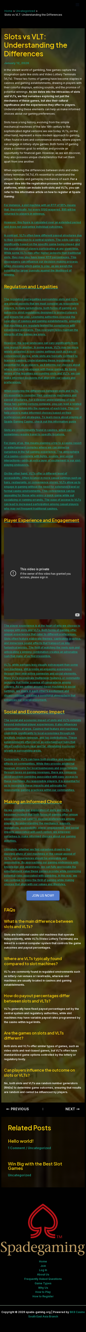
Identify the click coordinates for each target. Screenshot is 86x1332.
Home (43, 1261)
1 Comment (16, 1148)
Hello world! (21, 1141)
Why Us (43, 1287)
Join (43, 1266)
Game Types (43, 1283)
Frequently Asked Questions (43, 1279)
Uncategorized (39, 1148)
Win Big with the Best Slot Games (35, 1166)
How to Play (43, 1292)
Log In (43, 1270)
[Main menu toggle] (77, 4)
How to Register (43, 1296)
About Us (43, 1274)
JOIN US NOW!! (43, 895)
